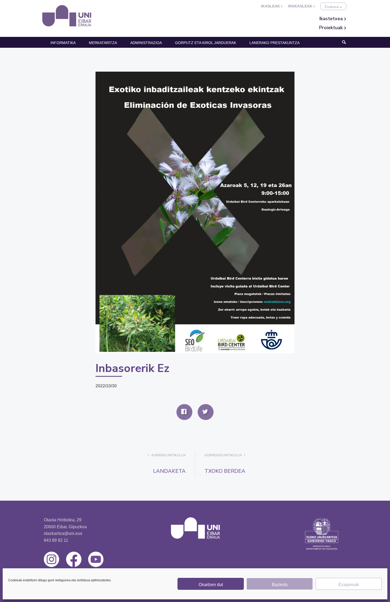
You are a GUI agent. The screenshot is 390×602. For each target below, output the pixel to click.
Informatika (63, 43)
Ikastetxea (331, 18)
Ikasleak (271, 6)
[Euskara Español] (333, 6)
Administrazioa (146, 43)
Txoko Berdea (225, 471)
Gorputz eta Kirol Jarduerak (205, 43)
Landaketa (169, 471)
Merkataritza (103, 43)
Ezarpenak (349, 584)
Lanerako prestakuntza (274, 43)
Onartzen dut (211, 584)
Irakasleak (300, 6)
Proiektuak (331, 27)
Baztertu (280, 584)
